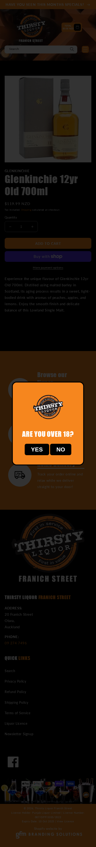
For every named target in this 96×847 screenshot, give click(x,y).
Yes (37, 449)
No (60, 449)
